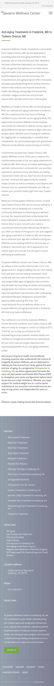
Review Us (11, 650)
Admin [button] (25, 672)
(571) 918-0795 (46, 6)
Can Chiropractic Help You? (19, 534)
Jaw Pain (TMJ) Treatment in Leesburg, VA (27, 495)
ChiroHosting (38, 682)
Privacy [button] (41, 666)
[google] (5, 606)
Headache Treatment (18, 514)
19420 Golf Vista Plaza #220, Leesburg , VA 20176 (21, 3)
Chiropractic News (15, 537)
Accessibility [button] (8, 666)
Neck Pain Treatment (18, 448)
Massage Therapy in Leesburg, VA (23, 469)
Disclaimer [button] (31, 666)
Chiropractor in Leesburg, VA (20, 543)
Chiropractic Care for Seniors (21, 485)
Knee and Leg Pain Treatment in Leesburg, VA (28, 507)
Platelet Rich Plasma (17, 463)
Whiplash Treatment (17, 458)
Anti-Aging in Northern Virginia (21, 546)
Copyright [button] (20, 666)
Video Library (13, 540)
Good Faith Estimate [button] (11, 672)
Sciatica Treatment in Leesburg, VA (24, 490)
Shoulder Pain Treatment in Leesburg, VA (27, 500)
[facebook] (11, 606)
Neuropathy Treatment (19, 437)
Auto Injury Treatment (18, 453)
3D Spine (11, 531)
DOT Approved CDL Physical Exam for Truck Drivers (27, 554)
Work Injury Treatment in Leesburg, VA (26, 474)
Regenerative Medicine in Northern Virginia (27, 549)
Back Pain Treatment (17, 442)
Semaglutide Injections (18, 479)
